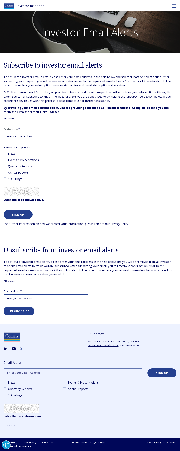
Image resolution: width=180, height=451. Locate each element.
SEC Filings (15, 179)
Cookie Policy (29, 442)
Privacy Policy (119, 224)
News (11, 154)
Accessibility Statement (20, 446)
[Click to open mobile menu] (174, 6)
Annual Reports (18, 173)
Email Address (11, 129)
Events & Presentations (23, 160)
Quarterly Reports (20, 166)
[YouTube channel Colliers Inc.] (14, 349)
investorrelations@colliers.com (103, 345)
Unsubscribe (10, 425)
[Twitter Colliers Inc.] (21, 348)
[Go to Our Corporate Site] (10, 6)
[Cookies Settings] (6, 444)
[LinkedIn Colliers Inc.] (6, 348)
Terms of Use (48, 442)
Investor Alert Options (16, 147)
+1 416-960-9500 (130, 345)
